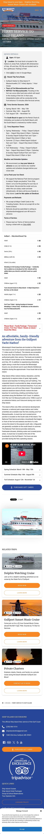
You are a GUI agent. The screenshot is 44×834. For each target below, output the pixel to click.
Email (21, 499)
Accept (22, 829)
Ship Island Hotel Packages (12, 791)
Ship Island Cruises (9, 789)
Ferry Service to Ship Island (22, 703)
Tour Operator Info (8, 796)
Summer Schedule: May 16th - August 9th (19, 475)
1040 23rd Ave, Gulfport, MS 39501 (18, 735)
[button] (41, 811)
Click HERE (27, 224)
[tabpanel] (22, 522)
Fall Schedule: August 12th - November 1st (19, 480)
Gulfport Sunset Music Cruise (21, 619)
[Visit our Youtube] (21, 742)
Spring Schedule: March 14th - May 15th (18, 469)
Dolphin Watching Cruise (19, 573)
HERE (12, 73)
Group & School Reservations (12, 794)
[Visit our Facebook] (4, 742)
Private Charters (14, 668)
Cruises (8, 703)
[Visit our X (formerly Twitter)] (14, 742)
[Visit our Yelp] (18, 742)
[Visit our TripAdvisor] (9, 742)
